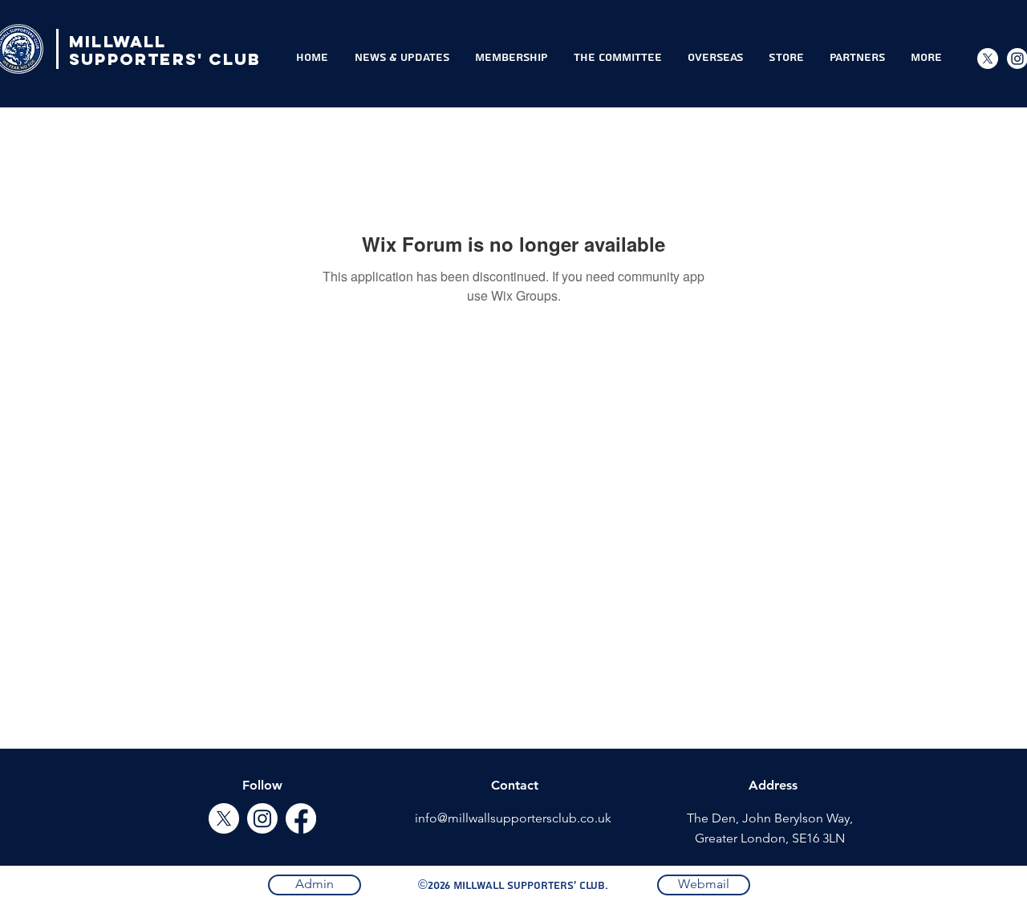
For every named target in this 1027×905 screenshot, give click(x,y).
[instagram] (262, 818)
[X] (987, 58)
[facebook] (301, 818)
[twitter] (224, 818)
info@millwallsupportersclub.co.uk (513, 818)
